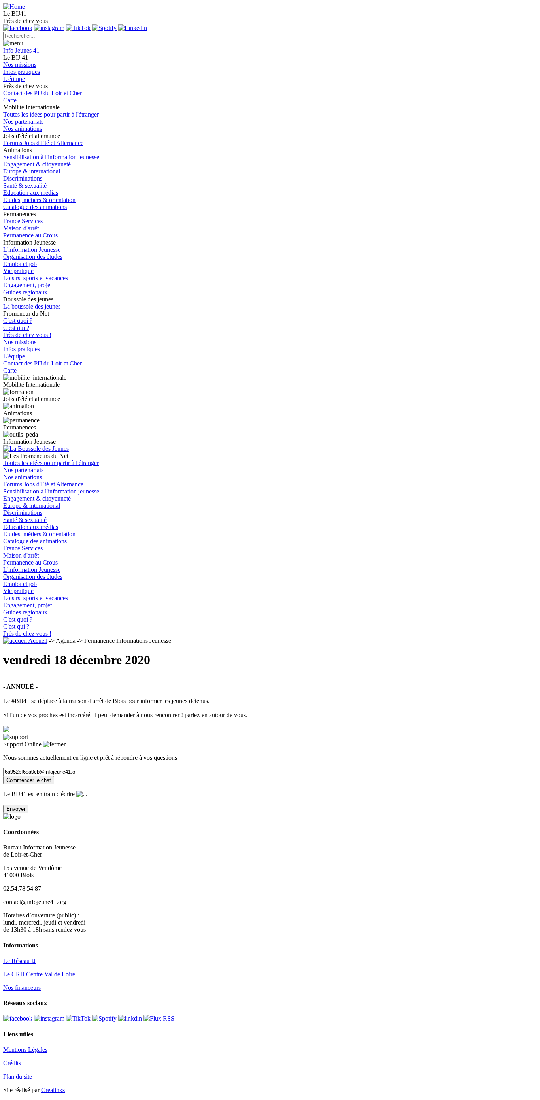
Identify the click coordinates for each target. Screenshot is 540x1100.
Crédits (12, 1063)
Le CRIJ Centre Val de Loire (39, 974)
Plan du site (17, 1076)
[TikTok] (78, 27)
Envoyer (15, 809)
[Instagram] (49, 1018)
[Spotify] (104, 27)
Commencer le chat (28, 780)
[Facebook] (17, 1018)
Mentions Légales (25, 1049)
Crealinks (53, 1090)
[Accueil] (14, 6)
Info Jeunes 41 (21, 50)
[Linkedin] (132, 27)
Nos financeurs (22, 987)
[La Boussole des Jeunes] (270, 448)
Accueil (37, 640)
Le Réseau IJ (19, 960)
